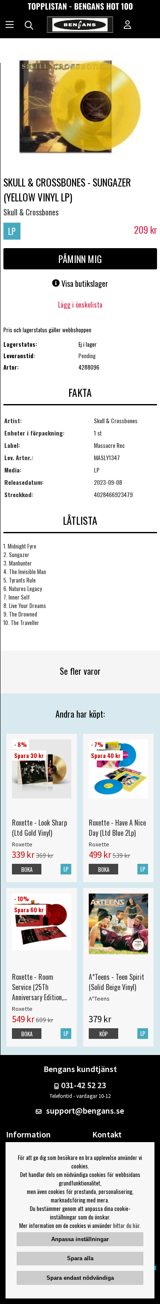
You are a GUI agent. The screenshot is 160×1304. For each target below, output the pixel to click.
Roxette (22, 844)
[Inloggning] (127, 25)
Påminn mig (80, 259)
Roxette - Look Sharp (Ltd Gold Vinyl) (39, 827)
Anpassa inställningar (80, 1239)
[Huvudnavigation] (10, 25)
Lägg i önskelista (80, 305)
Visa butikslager (84, 283)
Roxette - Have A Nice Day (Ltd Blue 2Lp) (117, 827)
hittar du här (126, 1225)
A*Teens (99, 998)
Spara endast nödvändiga (80, 1278)
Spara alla (80, 1258)
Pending (87, 355)
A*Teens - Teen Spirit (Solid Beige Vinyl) (116, 982)
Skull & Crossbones (30, 212)
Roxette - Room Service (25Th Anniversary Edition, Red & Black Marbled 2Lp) (39, 987)
